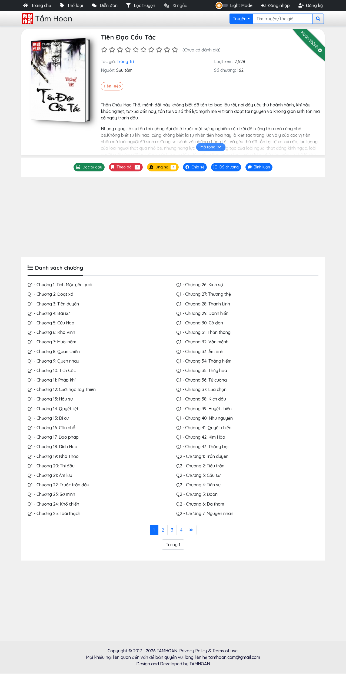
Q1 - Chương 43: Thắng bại (202, 446)
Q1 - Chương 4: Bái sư (48, 313)
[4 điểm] (127, 49)
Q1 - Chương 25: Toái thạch (54, 513)
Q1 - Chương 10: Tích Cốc (52, 370)
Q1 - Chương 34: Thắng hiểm (203, 361)
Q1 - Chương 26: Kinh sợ (199, 284)
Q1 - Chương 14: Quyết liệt (53, 408)
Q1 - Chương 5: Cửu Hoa (51, 322)
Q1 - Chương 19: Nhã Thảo (53, 456)
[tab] (226, 167)
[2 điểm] (112, 49)
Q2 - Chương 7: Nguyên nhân (204, 513)
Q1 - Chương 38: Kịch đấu (201, 399)
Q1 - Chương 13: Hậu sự (50, 399)
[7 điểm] (151, 49)
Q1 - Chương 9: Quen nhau (53, 361)
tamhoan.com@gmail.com (234, 657)
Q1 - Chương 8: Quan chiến (54, 351)
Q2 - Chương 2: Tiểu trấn (200, 465)
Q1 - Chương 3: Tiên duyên (53, 304)
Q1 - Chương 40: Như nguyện (204, 418)
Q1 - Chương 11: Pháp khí (51, 380)
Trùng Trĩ (125, 61)
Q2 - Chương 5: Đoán (197, 494)
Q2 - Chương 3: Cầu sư (198, 475)
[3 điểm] (120, 49)
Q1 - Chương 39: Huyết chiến (204, 408)
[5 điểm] (135, 49)
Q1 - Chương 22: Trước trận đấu (58, 484)
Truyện (240, 18)
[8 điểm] (159, 49)
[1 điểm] (104, 49)
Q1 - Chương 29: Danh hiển (202, 313)
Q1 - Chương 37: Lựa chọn (201, 389)
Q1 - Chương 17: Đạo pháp (53, 437)
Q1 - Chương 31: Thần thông (203, 332)
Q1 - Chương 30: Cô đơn (199, 322)
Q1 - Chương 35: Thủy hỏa (201, 370)
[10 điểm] (174, 49)
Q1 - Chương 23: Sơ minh (51, 494)
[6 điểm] (143, 49)
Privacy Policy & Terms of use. (208, 650)
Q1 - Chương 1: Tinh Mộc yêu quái (60, 284)
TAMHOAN (167, 650)
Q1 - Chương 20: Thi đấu (51, 465)
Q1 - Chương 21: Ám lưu (50, 475)
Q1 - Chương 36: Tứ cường (201, 380)
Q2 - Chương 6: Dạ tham (200, 504)
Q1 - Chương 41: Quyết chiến (203, 427)
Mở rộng (208, 147)
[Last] (191, 530)
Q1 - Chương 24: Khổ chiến (53, 504)
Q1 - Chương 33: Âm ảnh (199, 351)
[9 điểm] (167, 49)
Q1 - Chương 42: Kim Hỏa (200, 437)
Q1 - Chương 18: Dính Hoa (52, 446)
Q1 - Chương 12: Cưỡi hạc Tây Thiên (62, 389)
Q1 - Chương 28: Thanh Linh (203, 304)
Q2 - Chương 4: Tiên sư (198, 484)
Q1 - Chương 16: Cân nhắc (53, 427)
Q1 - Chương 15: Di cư (48, 418)
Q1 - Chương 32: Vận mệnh (202, 341)
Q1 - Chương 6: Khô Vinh (51, 332)
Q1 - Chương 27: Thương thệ (203, 294)
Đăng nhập (279, 5)
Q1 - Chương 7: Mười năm (52, 341)
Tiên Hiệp (112, 86)
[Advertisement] (173, 217)
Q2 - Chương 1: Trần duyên (202, 456)
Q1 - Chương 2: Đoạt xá (50, 294)
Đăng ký (314, 5)
